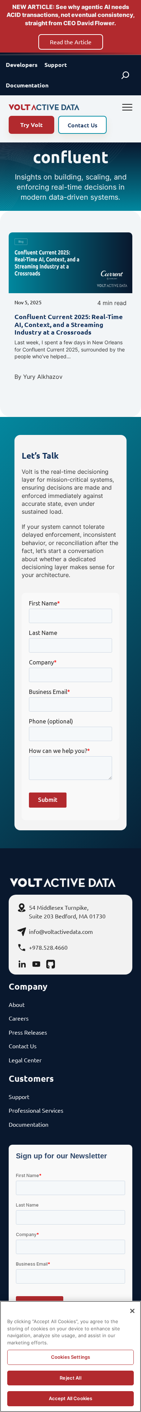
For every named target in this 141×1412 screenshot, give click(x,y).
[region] (70, 1356)
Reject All (70, 1378)
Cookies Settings (70, 1357)
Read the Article (70, 41)
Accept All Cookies (70, 1398)
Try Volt (31, 124)
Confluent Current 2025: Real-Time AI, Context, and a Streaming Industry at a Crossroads (68, 324)
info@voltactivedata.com (61, 931)
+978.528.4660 (48, 947)
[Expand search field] (125, 75)
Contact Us (82, 125)
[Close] (132, 1311)
